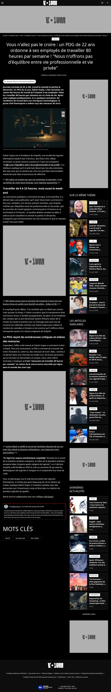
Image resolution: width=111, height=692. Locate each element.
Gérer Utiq (71, 677)
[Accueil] (52, 3)
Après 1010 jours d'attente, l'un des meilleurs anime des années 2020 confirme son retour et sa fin (98, 566)
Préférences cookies (82, 677)
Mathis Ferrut (15, 507)
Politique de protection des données (92, 673)
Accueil (5, 35)
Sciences (20, 538)
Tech (21, 35)
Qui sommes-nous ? (34, 673)
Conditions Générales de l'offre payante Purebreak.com (39, 677)
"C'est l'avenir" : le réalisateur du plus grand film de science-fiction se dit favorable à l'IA (98, 417)
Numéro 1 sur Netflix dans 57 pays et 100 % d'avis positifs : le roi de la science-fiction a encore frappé (98, 361)
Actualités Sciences (30, 35)
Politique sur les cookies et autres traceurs (67, 673)
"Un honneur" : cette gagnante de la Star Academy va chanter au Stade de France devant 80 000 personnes (98, 585)
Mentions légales (47, 673)
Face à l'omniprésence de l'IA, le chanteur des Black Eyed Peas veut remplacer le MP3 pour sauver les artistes (98, 438)
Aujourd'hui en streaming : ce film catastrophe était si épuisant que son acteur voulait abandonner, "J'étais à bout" (98, 605)
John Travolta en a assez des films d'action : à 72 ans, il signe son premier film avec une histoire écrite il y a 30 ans (98, 213)
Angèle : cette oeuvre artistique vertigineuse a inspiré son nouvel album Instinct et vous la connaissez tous (97, 529)
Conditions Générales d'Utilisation (16, 673)
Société (35, 538)
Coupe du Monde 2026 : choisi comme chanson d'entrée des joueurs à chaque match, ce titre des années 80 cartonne (97, 290)
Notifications (62, 677)
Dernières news (13, 35)
